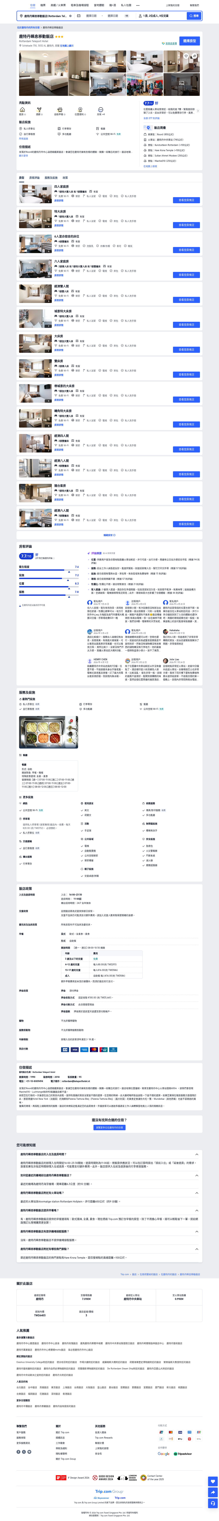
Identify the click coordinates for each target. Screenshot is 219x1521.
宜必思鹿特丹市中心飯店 (80, 1349)
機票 (43, 5)
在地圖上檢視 (150, 166)
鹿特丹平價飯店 (24, 1406)
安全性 (98, 1453)
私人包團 (126, 5)
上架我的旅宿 (102, 1448)
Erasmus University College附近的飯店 (35, 1362)
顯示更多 (23, 155)
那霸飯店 (136, 1387)
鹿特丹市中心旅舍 (50, 1343)
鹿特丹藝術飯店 (174, 1343)
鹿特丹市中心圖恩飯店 (28, 1343)
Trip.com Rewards (104, 1437)
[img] (54, 73)
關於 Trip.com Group (66, 1459)
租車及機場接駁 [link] (80, 5)
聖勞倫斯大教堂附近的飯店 (177, 1362)
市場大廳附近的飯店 (90, 1362)
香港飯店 (67, 1394)
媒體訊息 (60, 1437)
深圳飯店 (55, 1394)
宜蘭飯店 (147, 1387)
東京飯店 (55, 1387)
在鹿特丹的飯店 (169, 1274)
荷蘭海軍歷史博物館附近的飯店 (145, 1362)
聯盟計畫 (99, 1443)
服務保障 (21, 1437)
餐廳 (145, 704)
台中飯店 (32, 1387)
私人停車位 (28, 704)
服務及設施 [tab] (51, 177)
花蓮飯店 (44, 1394)
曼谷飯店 (113, 1387)
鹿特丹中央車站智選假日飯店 (120, 1343)
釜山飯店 (101, 1387)
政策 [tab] (65, 177)
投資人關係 (100, 1432)
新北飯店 (171, 1387)
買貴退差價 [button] (171, 43)
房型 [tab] (21, 177)
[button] (138, 5)
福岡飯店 (32, 1394)
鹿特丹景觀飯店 (43, 1406)
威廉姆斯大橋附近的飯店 (114, 1362)
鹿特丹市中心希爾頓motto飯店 (50, 1349)
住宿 (32, 5)
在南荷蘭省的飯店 (149, 1274)
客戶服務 (21, 1432)
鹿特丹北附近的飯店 (63, 1375)
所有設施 (23, 138)
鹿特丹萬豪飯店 (24, 1349)
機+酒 (112, 5)
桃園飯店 (182, 1387)
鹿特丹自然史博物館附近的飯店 (59, 1368)
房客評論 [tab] (34, 177)
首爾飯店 (124, 1387)
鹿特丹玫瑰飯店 (70, 1343)
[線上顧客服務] (213, 1503)
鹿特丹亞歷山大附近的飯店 (160, 1368)
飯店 (134, 1274)
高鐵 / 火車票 (58, 5)
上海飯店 (67, 1387)
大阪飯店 (90, 1387)
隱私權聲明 (61, 1453)
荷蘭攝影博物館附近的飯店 (91, 1368)
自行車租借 (28, 709)
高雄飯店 (44, 1387)
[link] (173, 5)
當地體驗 (99, 5)
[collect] (213, 1481)
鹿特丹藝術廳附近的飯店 (29, 1368)
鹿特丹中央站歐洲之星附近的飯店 (33, 1375)
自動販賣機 (90, 851)
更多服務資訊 (23, 1443)
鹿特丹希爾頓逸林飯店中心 (150, 1343)
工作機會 (60, 1443)
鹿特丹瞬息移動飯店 (36, 36)
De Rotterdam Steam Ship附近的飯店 (125, 1368)
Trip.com (125, 1274)
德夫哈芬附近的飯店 (67, 1362)
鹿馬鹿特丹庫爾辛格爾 (91, 1343)
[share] (213, 1492)
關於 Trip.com (62, 1432)
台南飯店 (78, 1387)
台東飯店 (21, 1394)
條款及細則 (61, 1448)
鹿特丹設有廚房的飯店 (64, 1406)
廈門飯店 (159, 1387)
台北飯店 (21, 1387)
